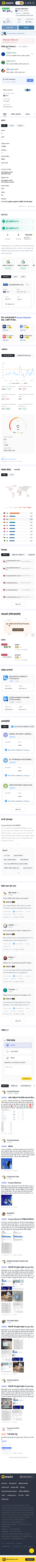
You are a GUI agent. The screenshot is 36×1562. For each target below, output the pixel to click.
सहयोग (27, 1495)
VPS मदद (21, 1495)
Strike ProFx (10, 1543)
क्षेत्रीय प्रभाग (5, 1499)
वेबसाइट (26, 28)
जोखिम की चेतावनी (23, 1483)
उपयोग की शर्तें (5, 1487)
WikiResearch (11, 1495)
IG (2, 1543)
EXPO (3, 1495)
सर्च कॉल (22, 1487)
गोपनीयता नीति (14, 1487)
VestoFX (19, 1543)
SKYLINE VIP (17, 1546)
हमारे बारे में (4, 1483)
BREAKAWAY (6, 1546)
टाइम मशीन (9, 28)
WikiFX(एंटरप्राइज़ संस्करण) (9, 1491)
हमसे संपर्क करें (12, 1483)
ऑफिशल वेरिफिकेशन (24, 1491)
